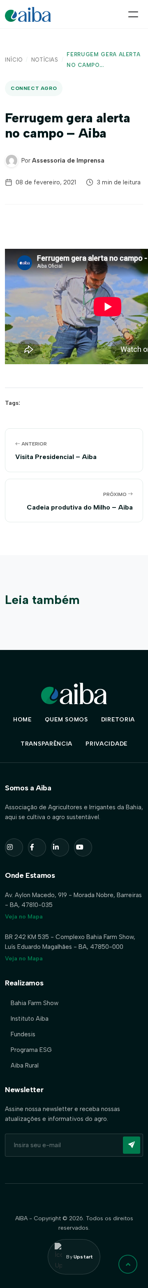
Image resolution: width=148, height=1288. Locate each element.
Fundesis (23, 1034)
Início (14, 60)
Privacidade (106, 743)
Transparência (46, 743)
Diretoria (118, 719)
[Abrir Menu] (133, 14)
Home (22, 719)
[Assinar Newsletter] (131, 1145)
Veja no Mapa (24, 916)
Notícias (44, 60)
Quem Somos (66, 719)
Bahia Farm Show (34, 1003)
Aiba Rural (25, 1065)
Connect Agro (34, 88)
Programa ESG (31, 1050)
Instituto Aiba (30, 1018)
